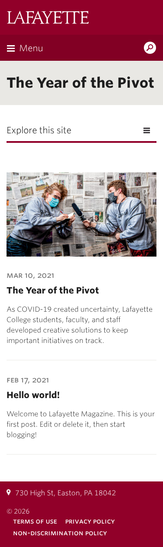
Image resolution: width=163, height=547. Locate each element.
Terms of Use (35, 521)
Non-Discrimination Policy (60, 533)
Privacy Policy (90, 521)
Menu (31, 48)
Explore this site (39, 130)
